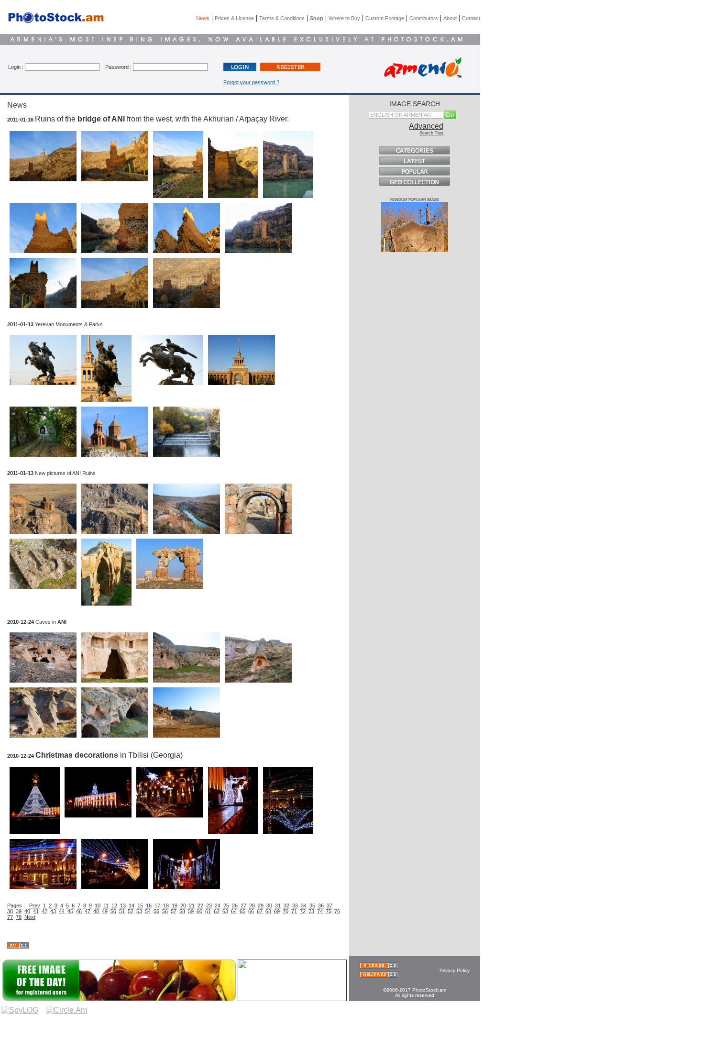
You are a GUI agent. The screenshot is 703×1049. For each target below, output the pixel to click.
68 (268, 911)
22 (200, 905)
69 (277, 911)
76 (337, 911)
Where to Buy (344, 18)
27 (243, 905)
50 (113, 911)
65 (242, 911)
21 (192, 905)
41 (36, 911)
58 (182, 911)
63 (225, 911)
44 (62, 911)
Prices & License (234, 18)
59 (191, 911)
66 (251, 911)
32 (286, 905)
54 (148, 911)
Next (29, 917)
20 (183, 905)
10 (97, 905)
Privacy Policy (454, 970)
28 (252, 905)
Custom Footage (384, 18)
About (450, 18)
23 (209, 905)
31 (278, 905)
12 (114, 905)
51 (122, 911)
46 (79, 911)
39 (19, 911)
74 (320, 911)
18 (166, 905)
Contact (471, 18)
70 (285, 911)
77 (10, 917)
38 (10, 911)
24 (217, 905)
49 (105, 911)
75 (328, 911)
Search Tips (431, 133)
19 (174, 905)
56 (165, 911)
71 (294, 911)
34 (304, 905)
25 (226, 905)
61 (208, 911)
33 (295, 905)
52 (130, 911)
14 (131, 905)
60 (199, 911)
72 (303, 911)
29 (261, 905)
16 (149, 905)
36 (321, 905)
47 (87, 911)
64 (234, 911)
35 (312, 905)
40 (27, 911)
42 (44, 911)
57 (173, 911)
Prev (34, 905)
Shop (316, 18)
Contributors (423, 18)
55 (156, 911)
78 (19, 917)
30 (269, 905)
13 (123, 905)
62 (217, 911)
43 (53, 911)
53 (139, 911)
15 (140, 905)
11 (106, 905)
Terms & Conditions (282, 18)
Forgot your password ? (251, 82)
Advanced (426, 126)
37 (329, 905)
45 (70, 911)
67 (260, 911)
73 (311, 911)
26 (235, 905)
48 (96, 911)
